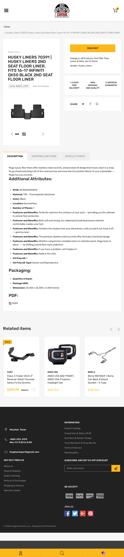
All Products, (87, 58)
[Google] (97, 104)
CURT (10, 372)
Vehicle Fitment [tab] (75, 156)
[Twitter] (83, 104)
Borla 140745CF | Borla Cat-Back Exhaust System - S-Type (101, 379)
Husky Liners (14, 52)
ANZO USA (52, 372)
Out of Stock (91, 61)
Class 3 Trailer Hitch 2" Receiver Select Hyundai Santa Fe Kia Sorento (20, 379)
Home (7, 26)
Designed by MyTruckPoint (44, 526)
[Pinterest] (90, 513)
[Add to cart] (33, 389)
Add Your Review (41, 86)
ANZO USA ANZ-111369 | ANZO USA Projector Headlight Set (60, 379)
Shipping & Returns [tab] (43, 156)
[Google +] (83, 513)
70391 (14, 303)
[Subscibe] (115, 468)
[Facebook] (90, 104)
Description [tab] (15, 156)
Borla (91, 372)
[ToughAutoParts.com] (62, 10)
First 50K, (98, 58)
